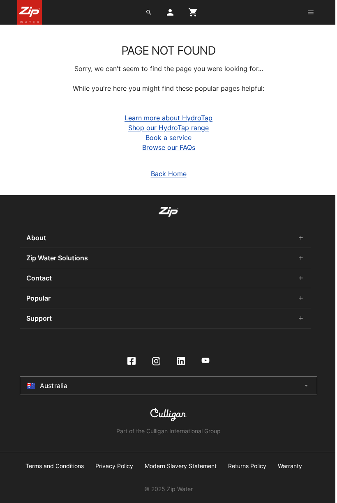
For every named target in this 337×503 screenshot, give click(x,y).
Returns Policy (247, 466)
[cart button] (193, 12)
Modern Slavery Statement (181, 466)
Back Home (169, 174)
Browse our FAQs (168, 147)
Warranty (290, 466)
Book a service (168, 137)
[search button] (148, 12)
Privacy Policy (114, 466)
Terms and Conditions (54, 466)
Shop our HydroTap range (168, 128)
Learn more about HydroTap (168, 118)
